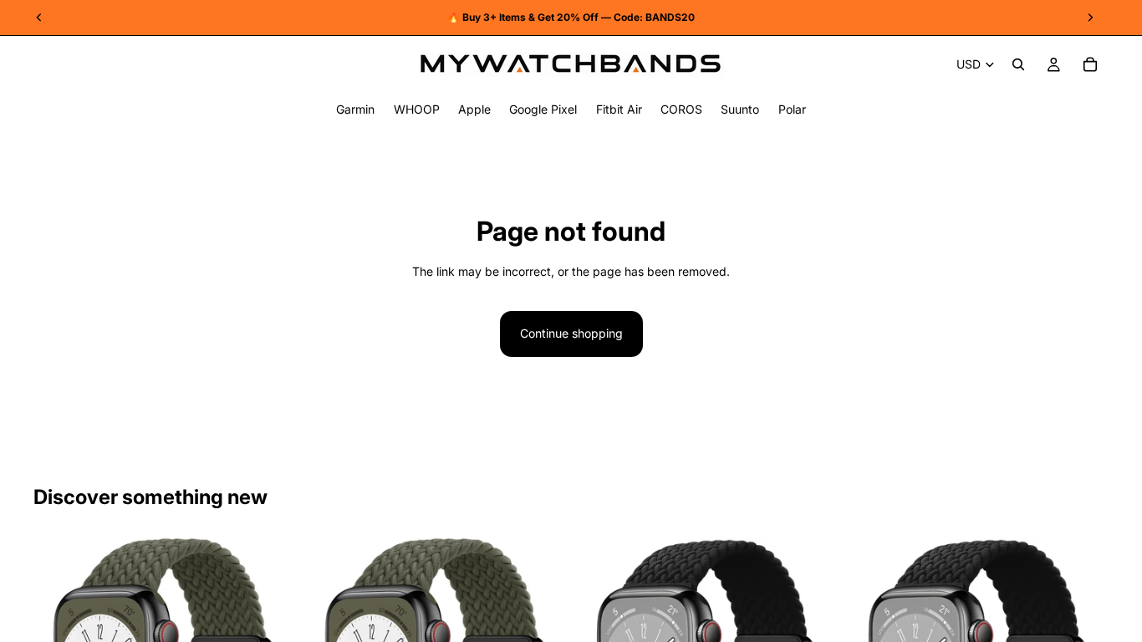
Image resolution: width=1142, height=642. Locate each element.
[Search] (1018, 64)
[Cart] (1090, 64)
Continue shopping (571, 333)
